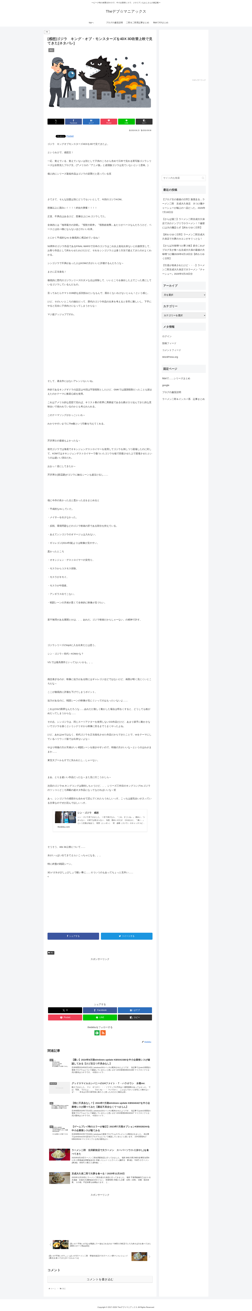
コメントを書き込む (100, 1279)
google (165, 385)
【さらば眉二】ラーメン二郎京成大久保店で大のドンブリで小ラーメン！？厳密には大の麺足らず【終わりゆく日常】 (183, 223)
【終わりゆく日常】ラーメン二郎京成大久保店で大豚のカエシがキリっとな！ (183, 236)
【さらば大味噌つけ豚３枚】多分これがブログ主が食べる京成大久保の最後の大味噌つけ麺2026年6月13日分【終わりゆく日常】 (183, 252)
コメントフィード (171, 350)
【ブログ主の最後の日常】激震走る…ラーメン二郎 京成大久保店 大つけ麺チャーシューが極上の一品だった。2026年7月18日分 (183, 205)
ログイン (167, 336)
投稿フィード (169, 343)
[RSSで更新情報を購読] (103, 1032)
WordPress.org (170, 357)
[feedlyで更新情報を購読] (97, 1032)
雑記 (52, 953)
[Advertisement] (100, 347)
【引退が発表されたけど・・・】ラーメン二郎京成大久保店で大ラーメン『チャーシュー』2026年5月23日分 (183, 269)
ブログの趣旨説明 (171, 392)
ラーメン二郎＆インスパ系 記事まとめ (183, 399)
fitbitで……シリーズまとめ (176, 378)
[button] (144, 122)
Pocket (70, 136)
